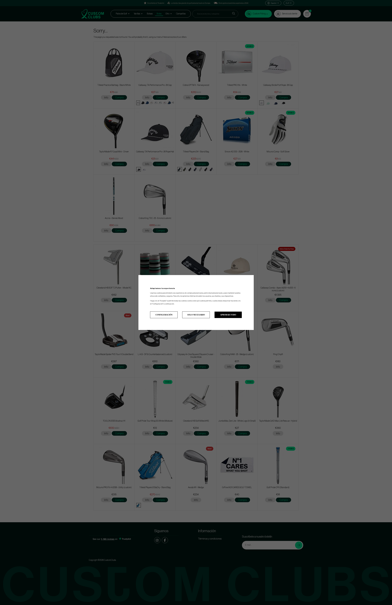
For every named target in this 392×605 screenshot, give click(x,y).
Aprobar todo (228, 315)
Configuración (163, 315)
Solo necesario (196, 315)
